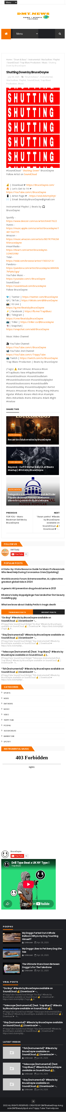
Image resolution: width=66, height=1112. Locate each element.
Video (6, 714)
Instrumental (34, 59)
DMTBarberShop (49, 1105)
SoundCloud (13, 62)
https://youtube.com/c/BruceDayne (25, 278)
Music (44, 62)
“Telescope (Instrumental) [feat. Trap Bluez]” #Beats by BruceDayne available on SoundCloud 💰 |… (32, 653)
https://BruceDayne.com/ (40, 184)
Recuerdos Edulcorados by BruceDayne (29, 439)
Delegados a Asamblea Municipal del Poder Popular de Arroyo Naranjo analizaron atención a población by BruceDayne (32, 497)
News (6, 698)
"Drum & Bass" (20, 59)
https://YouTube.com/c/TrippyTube (26, 354)
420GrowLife (10, 730)
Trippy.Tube (9, 720)
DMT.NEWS (8, 703)
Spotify (7, 741)
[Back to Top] (33, 1101)
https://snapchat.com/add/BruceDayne (27, 329)
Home (9, 59)
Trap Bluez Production (30, 62)
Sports (7, 693)
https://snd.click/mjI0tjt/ (42, 195)
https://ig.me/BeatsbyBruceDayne (25, 307)
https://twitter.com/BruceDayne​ (40, 296)
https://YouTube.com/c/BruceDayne (26, 192)
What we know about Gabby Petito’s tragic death (28, 604)
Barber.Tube (9, 736)
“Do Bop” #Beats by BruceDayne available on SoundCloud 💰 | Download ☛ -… (26, 619)
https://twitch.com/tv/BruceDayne (39, 358)
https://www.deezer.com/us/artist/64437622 (31, 221)
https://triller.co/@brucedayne (37, 322)
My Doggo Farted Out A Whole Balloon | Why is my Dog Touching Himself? (40, 936)
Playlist (56, 59)
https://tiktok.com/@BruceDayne (39, 300)
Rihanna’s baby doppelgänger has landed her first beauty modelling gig (32, 596)
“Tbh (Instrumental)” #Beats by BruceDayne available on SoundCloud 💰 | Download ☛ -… (32, 670)
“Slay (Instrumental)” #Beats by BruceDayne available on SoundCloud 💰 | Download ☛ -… (32, 636)
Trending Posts (17, 612)
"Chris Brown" (15, 462)
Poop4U (7, 725)
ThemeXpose (52, 1108)
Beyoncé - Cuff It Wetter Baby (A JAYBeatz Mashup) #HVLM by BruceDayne (31, 468)
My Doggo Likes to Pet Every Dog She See (42, 950)
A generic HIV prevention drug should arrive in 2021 (28, 588)
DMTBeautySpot (20, 1108)
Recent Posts (48, 612)
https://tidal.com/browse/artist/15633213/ (30, 260)
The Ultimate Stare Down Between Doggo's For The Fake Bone (41, 965)
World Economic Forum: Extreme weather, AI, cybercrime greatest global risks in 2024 (32, 580)
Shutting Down (31, 170)
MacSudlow (46, 59)
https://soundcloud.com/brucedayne (26, 285)
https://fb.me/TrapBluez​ (38, 311)
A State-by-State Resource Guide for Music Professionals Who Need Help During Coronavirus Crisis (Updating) (32, 571)
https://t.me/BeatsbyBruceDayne (24, 318)
